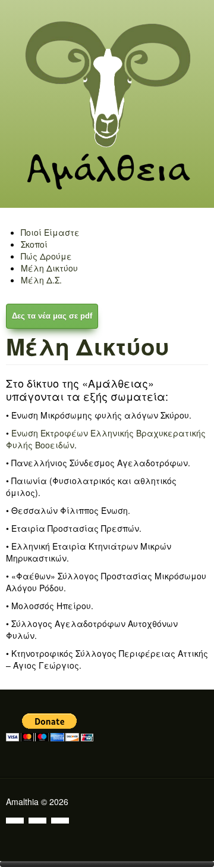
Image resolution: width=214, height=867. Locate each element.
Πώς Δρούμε (46, 256)
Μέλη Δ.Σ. (41, 280)
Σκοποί (34, 244)
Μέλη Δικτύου (49, 268)
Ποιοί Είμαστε (50, 232)
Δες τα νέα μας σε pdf (52, 315)
